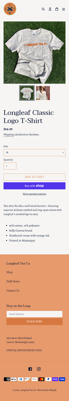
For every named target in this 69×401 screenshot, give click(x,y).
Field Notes (13, 281)
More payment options (34, 194)
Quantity (8, 159)
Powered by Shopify (47, 390)
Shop (9, 272)
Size (6, 146)
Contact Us (12, 290)
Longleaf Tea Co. (28, 390)
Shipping (9, 134)
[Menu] (63, 9)
